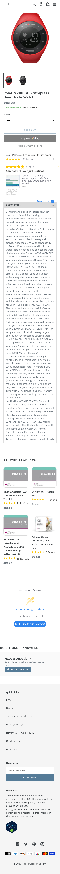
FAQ (8, 699)
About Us (11, 749)
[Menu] (54, 4)
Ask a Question (19, 669)
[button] (49, 159)
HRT (6, 4)
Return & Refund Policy (20, 732)
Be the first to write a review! (30, 624)
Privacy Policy (14, 724)
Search (10, 708)
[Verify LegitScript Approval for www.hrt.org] (11, 832)
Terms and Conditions (19, 716)
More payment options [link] (30, 146)
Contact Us (13, 741)
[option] (30, 38)
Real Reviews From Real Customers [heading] (28, 155)
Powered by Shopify (36, 864)
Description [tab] (13, 205)
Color (7, 114)
